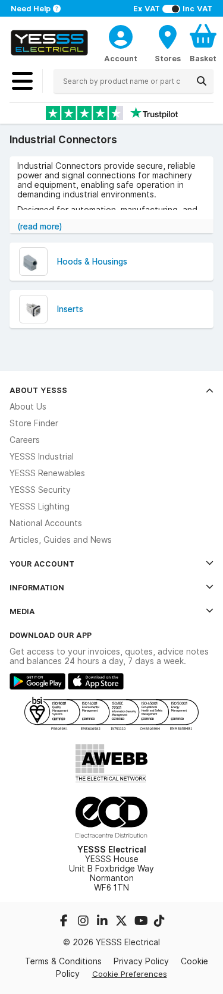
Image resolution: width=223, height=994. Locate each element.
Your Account (42, 563)
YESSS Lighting (40, 506)
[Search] (201, 81)
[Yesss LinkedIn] (103, 922)
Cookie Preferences (129, 974)
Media (22, 611)
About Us (28, 406)
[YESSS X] (122, 922)
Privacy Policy (141, 961)
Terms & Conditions (63, 961)
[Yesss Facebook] (65, 922)
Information (37, 587)
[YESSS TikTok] (159, 922)
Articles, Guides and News (61, 540)
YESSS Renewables (47, 473)
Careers (25, 440)
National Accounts (46, 523)
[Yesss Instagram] (84, 922)
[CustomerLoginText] (120, 35)
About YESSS (38, 390)
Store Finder (34, 423)
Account (120, 58)
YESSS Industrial (42, 456)
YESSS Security (40, 490)
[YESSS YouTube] (141, 922)
